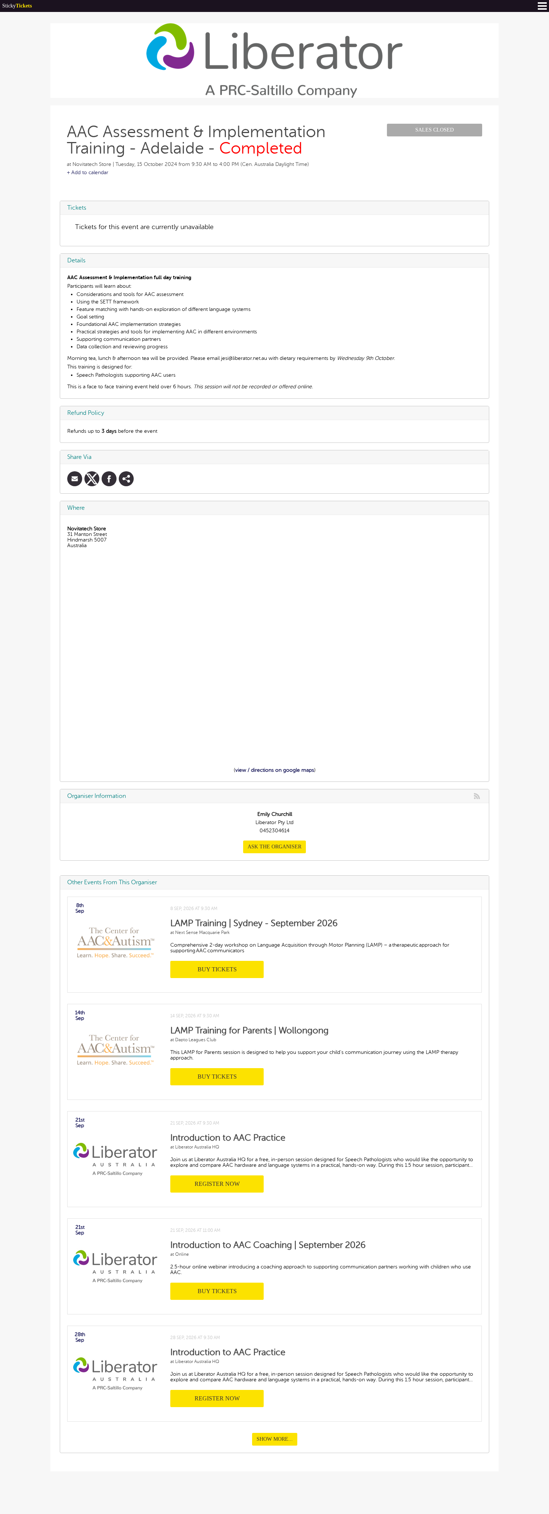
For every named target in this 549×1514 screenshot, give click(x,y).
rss (477, 796)
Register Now (217, 1184)
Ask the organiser (274, 846)
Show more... (275, 1439)
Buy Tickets (217, 969)
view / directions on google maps (274, 770)
